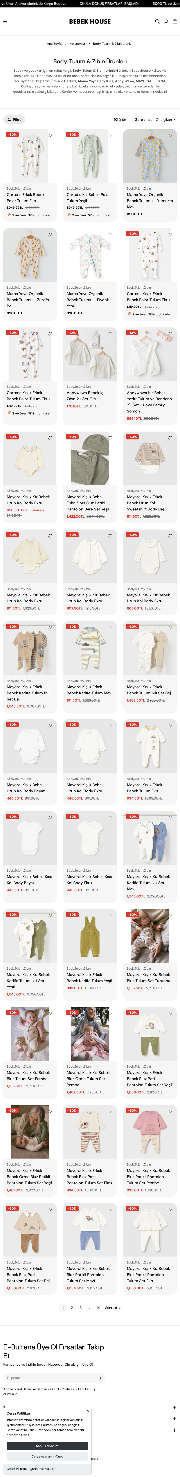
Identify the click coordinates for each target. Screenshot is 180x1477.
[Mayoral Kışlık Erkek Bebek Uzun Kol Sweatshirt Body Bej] (150, 458)
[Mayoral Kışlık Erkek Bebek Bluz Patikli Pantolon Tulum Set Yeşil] (150, 1034)
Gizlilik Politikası (17, 1469)
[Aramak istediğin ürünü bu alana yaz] (157, 21)
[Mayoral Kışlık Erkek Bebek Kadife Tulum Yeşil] (90, 936)
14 (98, 1307)
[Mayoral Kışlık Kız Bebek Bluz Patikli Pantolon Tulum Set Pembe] (150, 1132)
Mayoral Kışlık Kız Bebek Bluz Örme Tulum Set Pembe (88, 1079)
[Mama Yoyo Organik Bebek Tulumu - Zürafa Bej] (30, 255)
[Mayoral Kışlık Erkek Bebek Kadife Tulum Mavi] (90, 648)
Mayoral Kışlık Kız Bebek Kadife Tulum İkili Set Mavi (148, 883)
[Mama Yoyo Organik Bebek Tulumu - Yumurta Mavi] (150, 156)
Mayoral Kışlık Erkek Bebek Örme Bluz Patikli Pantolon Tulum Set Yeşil (29, 1177)
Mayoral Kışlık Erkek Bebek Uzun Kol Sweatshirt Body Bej (145, 503)
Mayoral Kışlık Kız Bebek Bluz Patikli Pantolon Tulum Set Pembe (148, 1177)
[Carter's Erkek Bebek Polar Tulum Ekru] (30, 156)
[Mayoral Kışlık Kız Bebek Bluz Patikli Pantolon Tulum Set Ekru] (150, 1230)
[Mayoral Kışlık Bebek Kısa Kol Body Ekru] (90, 838)
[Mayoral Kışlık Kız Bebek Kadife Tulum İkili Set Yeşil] (30, 936)
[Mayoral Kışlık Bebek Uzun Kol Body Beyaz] (30, 746)
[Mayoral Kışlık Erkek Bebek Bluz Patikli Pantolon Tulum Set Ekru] (90, 1132)
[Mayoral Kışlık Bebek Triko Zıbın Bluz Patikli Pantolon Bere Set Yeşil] (90, 458)
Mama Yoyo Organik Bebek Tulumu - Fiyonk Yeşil (88, 300)
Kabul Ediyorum (47, 1446)
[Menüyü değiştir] (5, 21)
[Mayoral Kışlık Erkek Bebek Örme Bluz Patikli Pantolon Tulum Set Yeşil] (30, 1132)
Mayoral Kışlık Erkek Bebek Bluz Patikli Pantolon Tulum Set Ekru (89, 1177)
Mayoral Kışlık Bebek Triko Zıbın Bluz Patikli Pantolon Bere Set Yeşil (88, 503)
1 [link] (63, 1307)
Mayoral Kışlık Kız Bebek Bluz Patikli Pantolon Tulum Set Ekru (148, 1274)
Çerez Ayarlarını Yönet (47, 1456)
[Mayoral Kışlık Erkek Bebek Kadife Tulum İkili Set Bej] (30, 648)
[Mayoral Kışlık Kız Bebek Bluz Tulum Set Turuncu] (150, 936)
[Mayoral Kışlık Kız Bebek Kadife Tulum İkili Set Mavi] (150, 838)
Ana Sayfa (54, 44)
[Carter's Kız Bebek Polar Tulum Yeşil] (90, 156)
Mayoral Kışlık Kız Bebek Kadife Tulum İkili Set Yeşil (28, 981)
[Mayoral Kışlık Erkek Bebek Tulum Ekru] (150, 746)
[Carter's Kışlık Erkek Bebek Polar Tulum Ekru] (150, 255)
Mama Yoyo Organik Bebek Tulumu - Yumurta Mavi (150, 201)
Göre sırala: (144, 119)
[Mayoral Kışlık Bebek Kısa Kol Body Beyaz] (30, 838)
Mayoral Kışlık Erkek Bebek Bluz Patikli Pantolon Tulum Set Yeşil (149, 1079)
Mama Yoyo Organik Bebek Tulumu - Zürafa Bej (28, 300)
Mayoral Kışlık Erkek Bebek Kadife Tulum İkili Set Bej (28, 693)
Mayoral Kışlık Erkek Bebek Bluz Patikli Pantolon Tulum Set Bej (28, 1274)
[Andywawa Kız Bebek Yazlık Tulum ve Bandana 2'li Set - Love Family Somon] (150, 354)
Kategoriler (77, 44)
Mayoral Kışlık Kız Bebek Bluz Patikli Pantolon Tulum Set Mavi (88, 1274)
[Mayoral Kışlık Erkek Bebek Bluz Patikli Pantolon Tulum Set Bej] (30, 1230)
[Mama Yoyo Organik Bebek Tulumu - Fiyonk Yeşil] (90, 255)
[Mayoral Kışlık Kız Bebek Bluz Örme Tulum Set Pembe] (90, 1034)
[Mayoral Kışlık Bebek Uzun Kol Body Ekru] (90, 746)
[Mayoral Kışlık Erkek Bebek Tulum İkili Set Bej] (150, 648)
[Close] (88, 1412)
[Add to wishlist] (50, 135)
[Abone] (100, 1378)
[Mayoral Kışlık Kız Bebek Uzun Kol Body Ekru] (30, 458)
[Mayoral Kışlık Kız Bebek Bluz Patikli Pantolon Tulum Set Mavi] (90, 1230)
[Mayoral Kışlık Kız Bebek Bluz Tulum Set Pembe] (30, 1034)
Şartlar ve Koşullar (43, 1469)
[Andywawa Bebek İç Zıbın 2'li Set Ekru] (90, 354)
